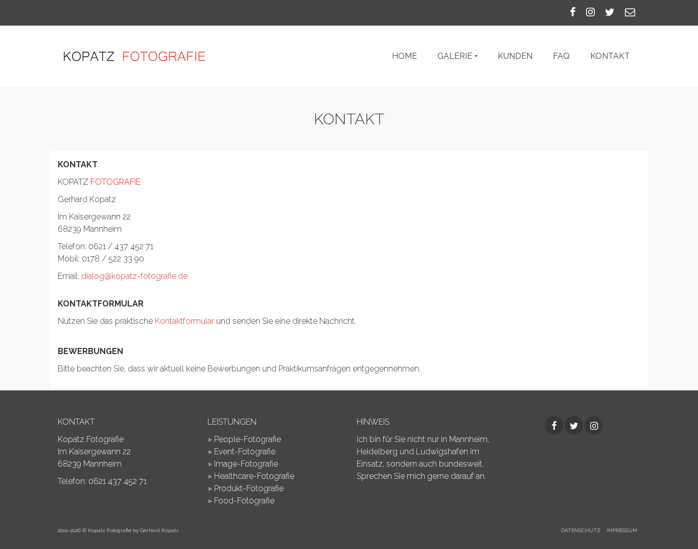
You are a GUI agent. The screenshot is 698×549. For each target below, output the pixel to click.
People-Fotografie (247, 439)
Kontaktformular (185, 321)
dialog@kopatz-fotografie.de (134, 276)
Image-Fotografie (246, 464)
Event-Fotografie (244, 451)
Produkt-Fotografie (249, 488)
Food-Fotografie (244, 501)
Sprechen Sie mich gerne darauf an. (421, 476)
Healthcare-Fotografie (254, 476)
